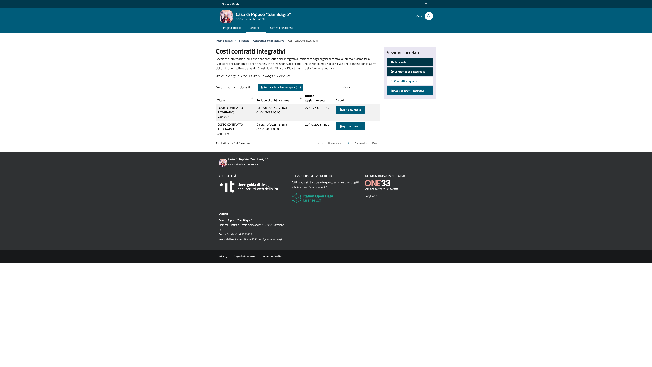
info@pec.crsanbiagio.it (272, 239)
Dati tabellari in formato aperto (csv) (282, 87)
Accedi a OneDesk (273, 256)
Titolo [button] (221, 100)
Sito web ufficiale (230, 4)
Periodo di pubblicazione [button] (272, 100)
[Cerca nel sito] (429, 16)
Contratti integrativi (406, 81)
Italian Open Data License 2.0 (310, 187)
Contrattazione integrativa (268, 41)
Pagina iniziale (224, 41)
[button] (427, 4)
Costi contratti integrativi (412, 90)
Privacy (223, 256)
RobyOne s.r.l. (372, 196)
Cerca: (346, 87)
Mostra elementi (233, 87)
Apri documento (351, 110)
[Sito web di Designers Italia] (253, 186)
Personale (243, 41)
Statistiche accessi (282, 27)
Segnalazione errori (245, 256)
